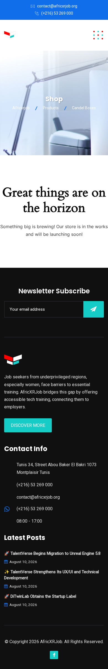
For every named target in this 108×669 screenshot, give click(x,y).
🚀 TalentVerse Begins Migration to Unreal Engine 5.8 (52, 553)
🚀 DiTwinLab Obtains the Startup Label (40, 596)
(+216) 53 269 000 (57, 13)
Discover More (28, 425)
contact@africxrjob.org (57, 6)
